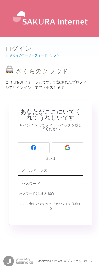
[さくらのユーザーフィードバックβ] (49, 18)
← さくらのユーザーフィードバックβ (32, 55)
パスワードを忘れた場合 (36, 194)
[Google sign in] (68, 147)
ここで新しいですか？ (50, 206)
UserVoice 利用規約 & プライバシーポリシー (67, 260)
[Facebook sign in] (34, 147)
